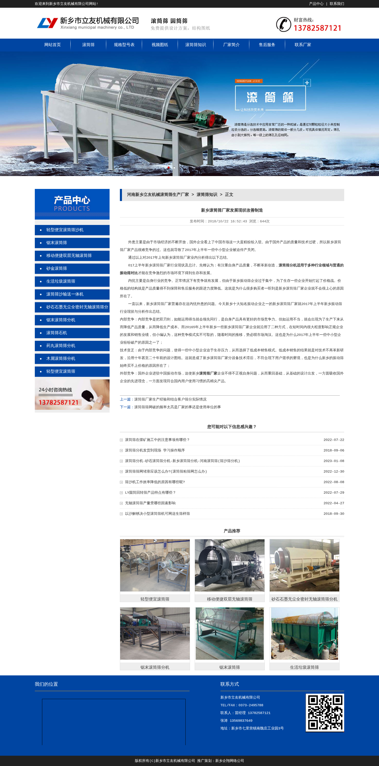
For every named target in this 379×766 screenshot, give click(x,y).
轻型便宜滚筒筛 (60, 371)
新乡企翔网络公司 (229, 761)
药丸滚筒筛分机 (60, 346)
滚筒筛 (88, 45)
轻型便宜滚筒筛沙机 (65, 230)
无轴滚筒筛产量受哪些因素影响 (150, 503)
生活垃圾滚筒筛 (60, 281)
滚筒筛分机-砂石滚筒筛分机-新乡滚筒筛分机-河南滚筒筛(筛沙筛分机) (182, 461)
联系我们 (337, 4)
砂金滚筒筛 (56, 268)
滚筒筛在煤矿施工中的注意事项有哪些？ (157, 440)
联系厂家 (303, 45)
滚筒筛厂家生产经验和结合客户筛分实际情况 (170, 399)
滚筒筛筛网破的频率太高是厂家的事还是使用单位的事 (177, 407)
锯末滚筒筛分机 (60, 320)
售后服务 (267, 45)
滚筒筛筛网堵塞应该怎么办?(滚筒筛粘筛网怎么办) (166, 471)
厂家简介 (231, 45)
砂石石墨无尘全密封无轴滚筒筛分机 (304, 599)
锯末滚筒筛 (56, 243)
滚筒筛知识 (195, 45)
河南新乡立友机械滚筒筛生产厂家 (158, 195)
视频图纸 (160, 45)
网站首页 (52, 45)
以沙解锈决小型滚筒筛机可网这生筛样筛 (157, 514)
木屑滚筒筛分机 (60, 358)
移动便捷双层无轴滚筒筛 (69, 256)
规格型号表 (124, 45)
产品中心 (316, 4)
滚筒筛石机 (56, 333)
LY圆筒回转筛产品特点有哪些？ (150, 493)
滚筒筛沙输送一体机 (65, 294)
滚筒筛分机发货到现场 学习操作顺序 (155, 450)
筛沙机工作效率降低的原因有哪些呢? (155, 482)
